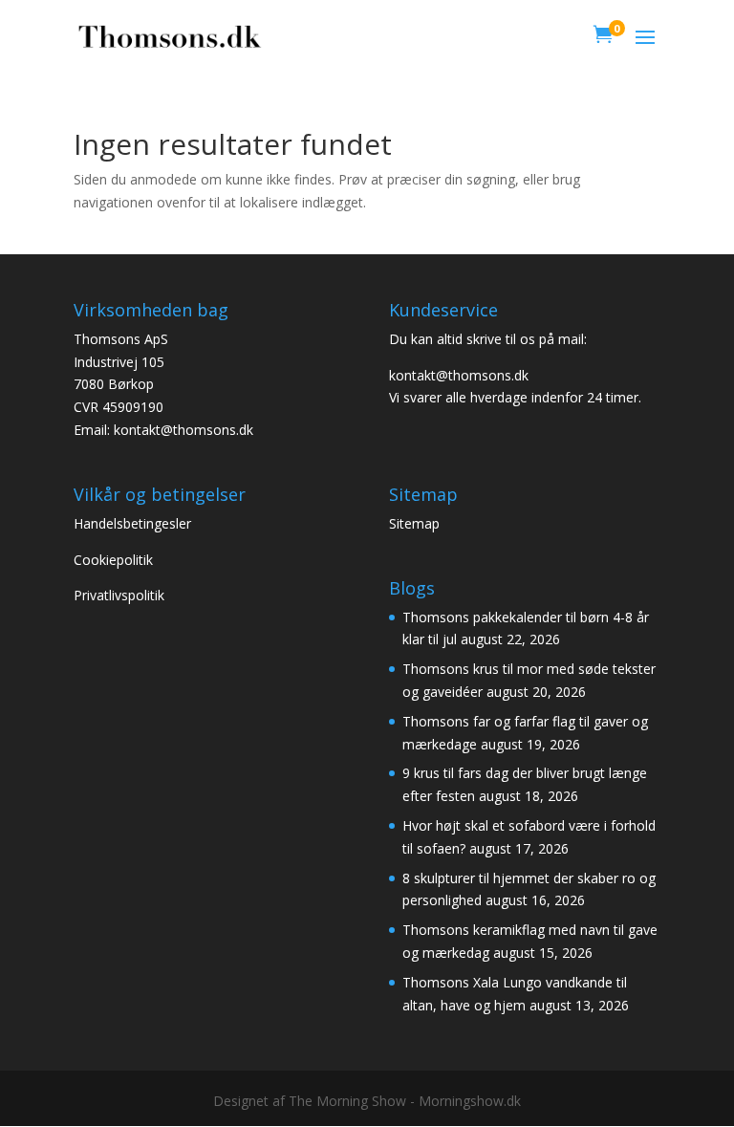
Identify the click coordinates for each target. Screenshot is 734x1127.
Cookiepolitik (115, 560)
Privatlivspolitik (119, 595)
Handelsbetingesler (134, 523)
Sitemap (416, 523)
